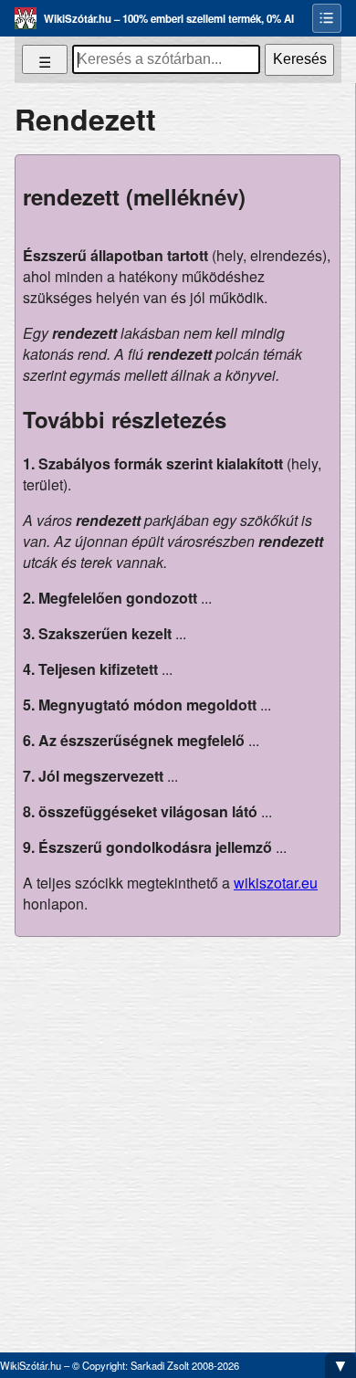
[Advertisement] (178, 1137)
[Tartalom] (326, 18)
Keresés (300, 59)
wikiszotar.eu (276, 882)
